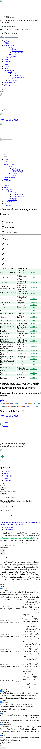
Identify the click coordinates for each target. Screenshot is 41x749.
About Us (7, 42)
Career (6, 59)
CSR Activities (12, 56)
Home (6, 40)
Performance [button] (4, 700)
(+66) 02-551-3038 (9, 119)
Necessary (5, 588)
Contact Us (7, 61)
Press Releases (12, 54)
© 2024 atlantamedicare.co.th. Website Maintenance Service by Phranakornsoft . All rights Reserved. (20, 523)
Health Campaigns (18, 52)
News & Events (9, 45)
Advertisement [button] (4, 722)
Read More (33, 272)
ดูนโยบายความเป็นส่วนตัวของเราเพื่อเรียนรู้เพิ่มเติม (17, 538)
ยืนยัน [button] (6, 548)
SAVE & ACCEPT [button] (6, 742)
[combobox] (9, 91)
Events (10, 47)
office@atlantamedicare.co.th (9, 37)
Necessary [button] (3, 586)
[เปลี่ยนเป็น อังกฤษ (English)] (5, 110)
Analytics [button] (3, 711)
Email (2, 484)
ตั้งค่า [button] (2, 548)
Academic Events (17, 51)
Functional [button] (3, 689)
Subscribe (4, 488)
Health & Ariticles (9, 58)
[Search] (1, 93)
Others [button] (2, 733)
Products (6, 44)
